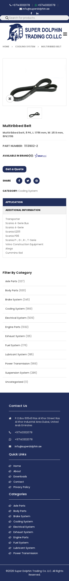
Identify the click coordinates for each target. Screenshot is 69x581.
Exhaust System (15, 336)
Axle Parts (11, 281)
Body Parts (11, 290)
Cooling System (25, 46)
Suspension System (17, 372)
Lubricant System (16, 354)
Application (14, 202)
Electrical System (16, 318)
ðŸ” (9, 98)
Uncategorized (14, 382)
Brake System (13, 299)
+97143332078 (21, 5)
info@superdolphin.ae (36, 9)
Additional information (22, 210)
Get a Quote (14, 169)
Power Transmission (17, 363)
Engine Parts (12, 327)
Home (6, 46)
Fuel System (12, 345)
